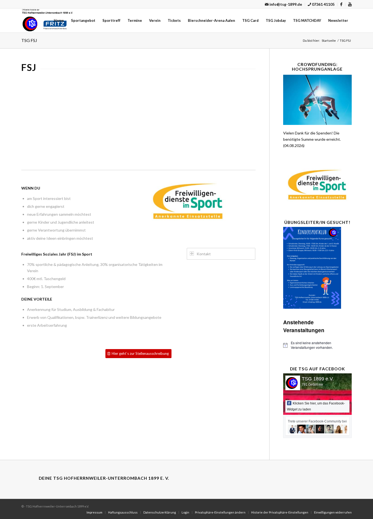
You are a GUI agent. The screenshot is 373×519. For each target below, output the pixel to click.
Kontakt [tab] (204, 253)
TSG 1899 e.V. (318, 379)
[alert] (317, 345)
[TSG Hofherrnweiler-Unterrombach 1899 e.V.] (47, 20)
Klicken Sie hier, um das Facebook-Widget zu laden (316, 406)
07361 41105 (322, 4)
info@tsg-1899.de (285, 4)
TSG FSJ (29, 40)
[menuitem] (283, 4)
